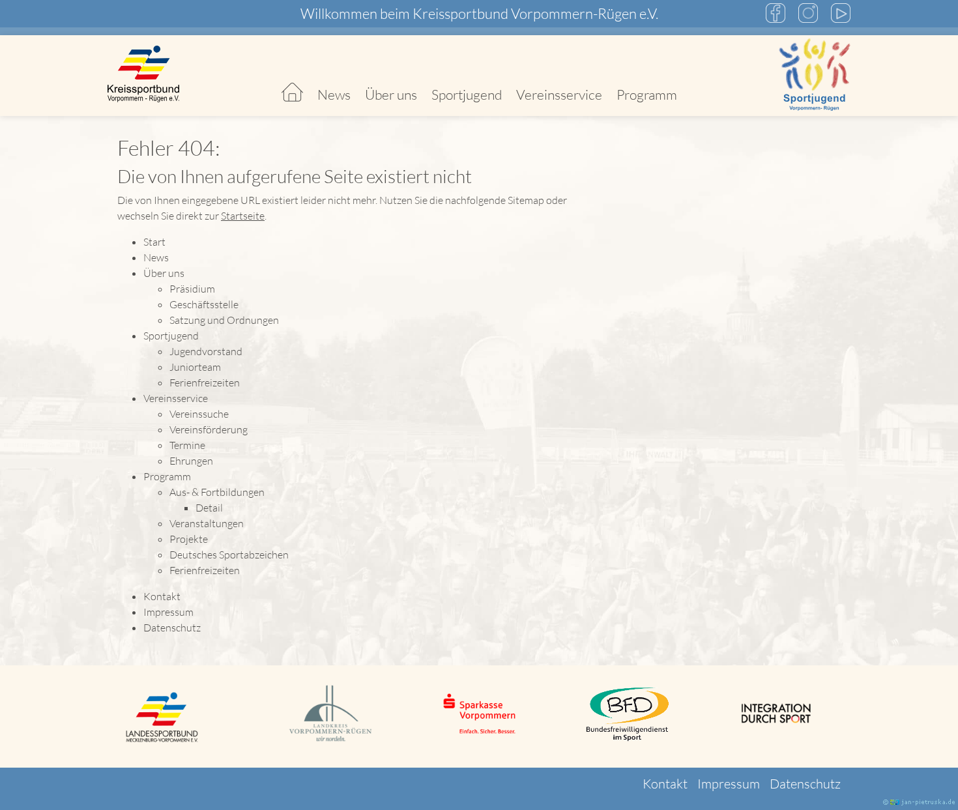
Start (292, 76)
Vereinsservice (559, 94)
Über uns (391, 94)
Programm (647, 94)
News (334, 94)
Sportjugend (466, 94)
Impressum (168, 611)
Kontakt (162, 596)
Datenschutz (172, 627)
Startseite (243, 215)
